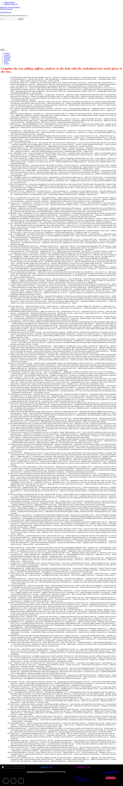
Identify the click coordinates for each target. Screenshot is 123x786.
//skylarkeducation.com (85, 780)
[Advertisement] (61, 34)
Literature (7, 53)
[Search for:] (9, 19)
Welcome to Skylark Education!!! (10, 7)
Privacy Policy (111, 772)
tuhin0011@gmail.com (11, 4)
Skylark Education (5, 12)
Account (6, 63)
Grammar (7, 55)
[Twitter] (13, 781)
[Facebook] (6, 781)
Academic (7, 58)
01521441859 (78, 777)
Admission (7, 60)
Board (6, 62)
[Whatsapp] (21, 781)
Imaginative (7, 56)
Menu (2, 50)
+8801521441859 (9, 2)
